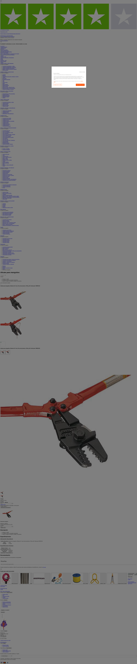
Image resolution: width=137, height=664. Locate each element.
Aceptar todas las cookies (80, 84)
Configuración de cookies (57, 84)
